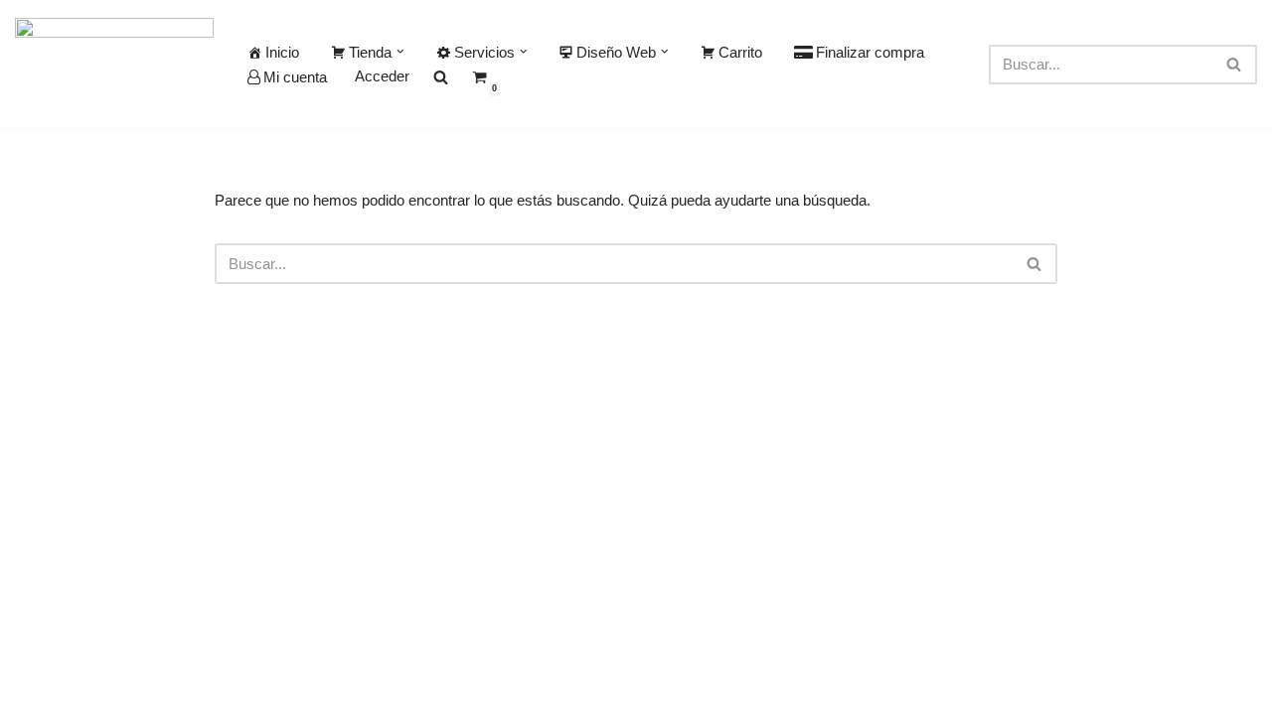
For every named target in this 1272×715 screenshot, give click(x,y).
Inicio (282, 52)
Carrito (740, 52)
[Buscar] (1234, 64)
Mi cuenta (295, 77)
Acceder (382, 76)
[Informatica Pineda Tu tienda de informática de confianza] (114, 64)
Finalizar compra (870, 52)
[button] (400, 52)
